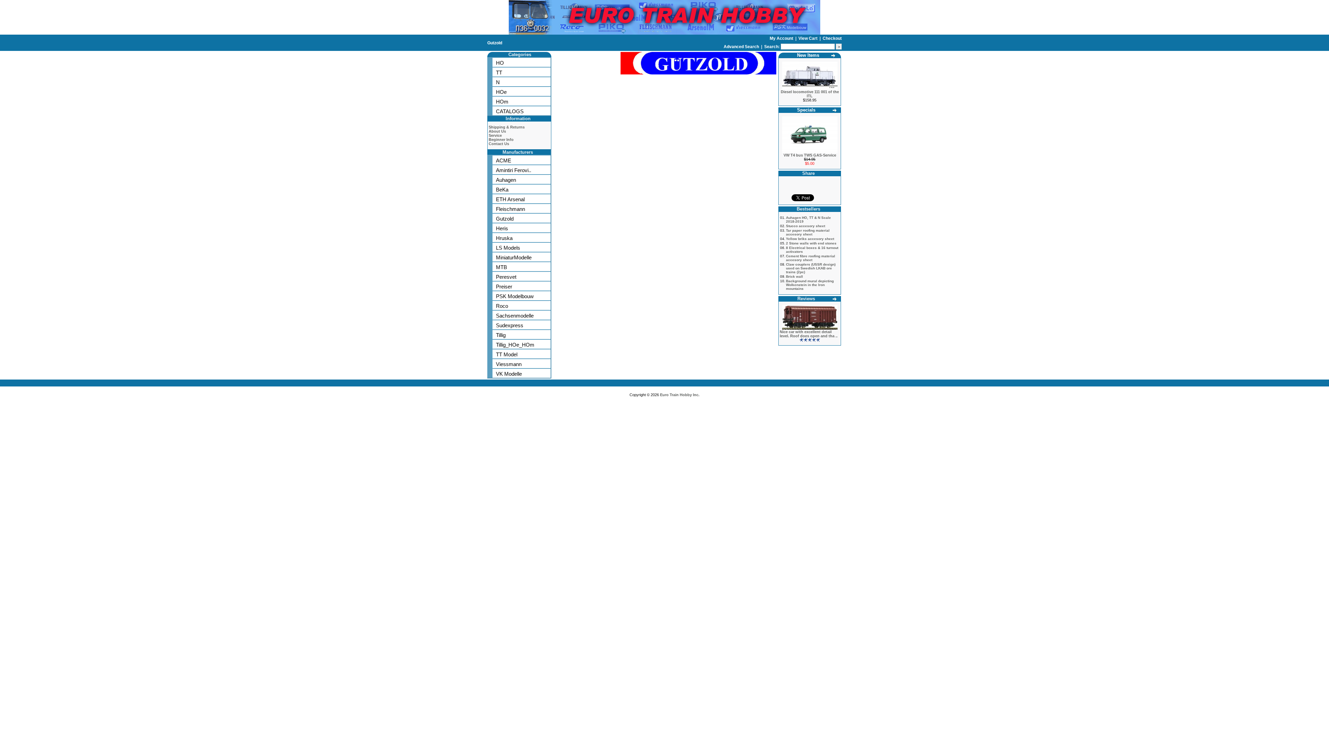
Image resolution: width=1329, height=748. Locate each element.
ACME (503, 160)
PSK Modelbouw (515, 296)
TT (499, 72)
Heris (502, 228)
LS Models (508, 248)
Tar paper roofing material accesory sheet (808, 232)
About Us (497, 131)
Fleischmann (510, 209)
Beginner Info (501, 139)
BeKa (502, 190)
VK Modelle (509, 374)
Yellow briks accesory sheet (810, 239)
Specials (806, 110)
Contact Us (499, 144)
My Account (782, 38)
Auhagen (506, 180)
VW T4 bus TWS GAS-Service (810, 155)
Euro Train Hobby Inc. (679, 395)
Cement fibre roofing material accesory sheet (810, 258)
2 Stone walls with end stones (811, 243)
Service (495, 135)
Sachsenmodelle (515, 316)
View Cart (808, 38)
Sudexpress (509, 325)
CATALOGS (510, 111)
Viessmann (509, 364)
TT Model (506, 354)
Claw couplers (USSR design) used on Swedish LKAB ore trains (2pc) (810, 268)
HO (500, 63)
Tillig (501, 335)
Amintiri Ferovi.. (513, 170)
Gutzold (494, 43)
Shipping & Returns (507, 127)
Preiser (504, 287)
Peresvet (506, 277)
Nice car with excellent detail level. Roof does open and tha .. (809, 334)
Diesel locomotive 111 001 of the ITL (810, 94)
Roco (502, 306)
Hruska (504, 238)
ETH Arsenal (510, 199)
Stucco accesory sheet (805, 226)
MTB (501, 267)
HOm (502, 102)
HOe (501, 92)
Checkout (832, 38)
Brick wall (794, 276)
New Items (808, 55)
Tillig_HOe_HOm (515, 345)
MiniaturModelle (514, 257)
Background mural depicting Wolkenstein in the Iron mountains (810, 285)
